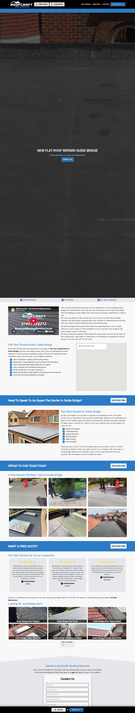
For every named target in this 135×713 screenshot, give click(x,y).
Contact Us (67, 159)
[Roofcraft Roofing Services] (21, 4)
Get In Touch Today (118, 400)
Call (72, 673)
